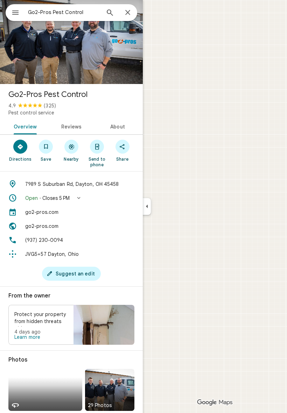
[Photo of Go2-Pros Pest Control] (71, 42)
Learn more (27, 337)
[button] (71, 198)
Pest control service (31, 113)
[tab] (24, 126)
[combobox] (64, 12)
